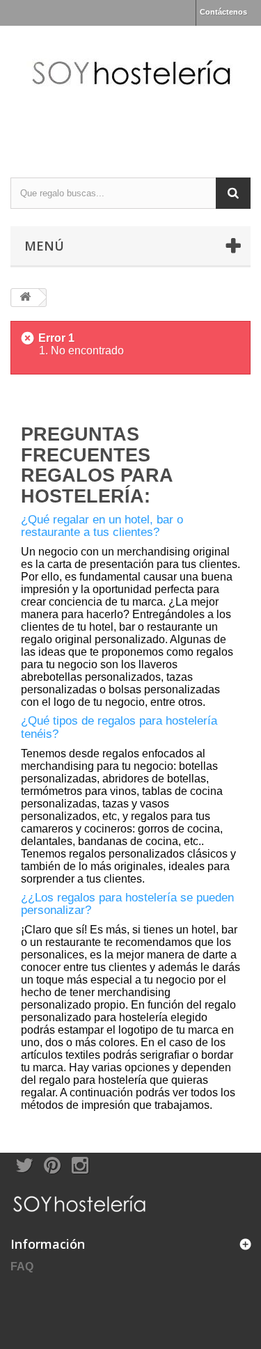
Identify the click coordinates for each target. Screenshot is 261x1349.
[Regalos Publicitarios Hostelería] (130, 89)
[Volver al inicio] (25, 297)
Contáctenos (223, 12)
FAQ (21, 1266)
